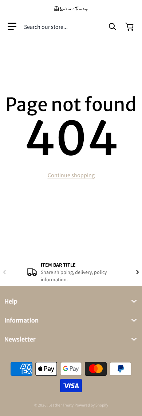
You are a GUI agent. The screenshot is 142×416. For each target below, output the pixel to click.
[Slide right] (137, 272)
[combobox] (70, 27)
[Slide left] (4, 272)
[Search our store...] (112, 27)
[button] (12, 26)
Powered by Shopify (91, 405)
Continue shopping (71, 175)
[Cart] (130, 26)
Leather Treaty (61, 405)
